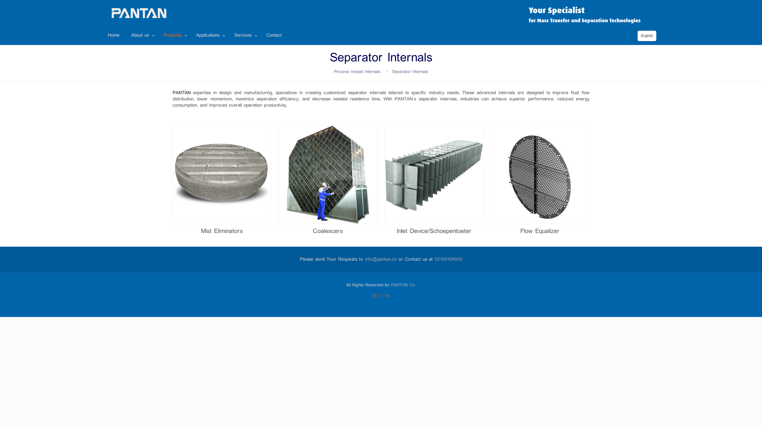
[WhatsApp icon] (381, 296)
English (647, 36)
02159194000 (449, 259)
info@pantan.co (381, 259)
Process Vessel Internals (357, 72)
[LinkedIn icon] (387, 296)
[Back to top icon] (738, 420)
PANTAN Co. (403, 285)
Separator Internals (410, 72)
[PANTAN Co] (139, 13)
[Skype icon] (375, 296)
